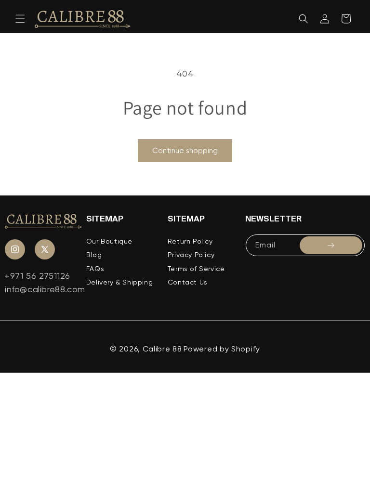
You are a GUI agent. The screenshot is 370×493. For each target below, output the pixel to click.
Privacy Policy (191, 255)
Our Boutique (109, 241)
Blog (94, 255)
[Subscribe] (331, 245)
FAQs (95, 268)
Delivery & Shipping (119, 282)
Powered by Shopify (222, 348)
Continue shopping (185, 150)
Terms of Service (196, 268)
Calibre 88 (162, 348)
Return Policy (190, 241)
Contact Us (188, 282)
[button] (20, 18)
